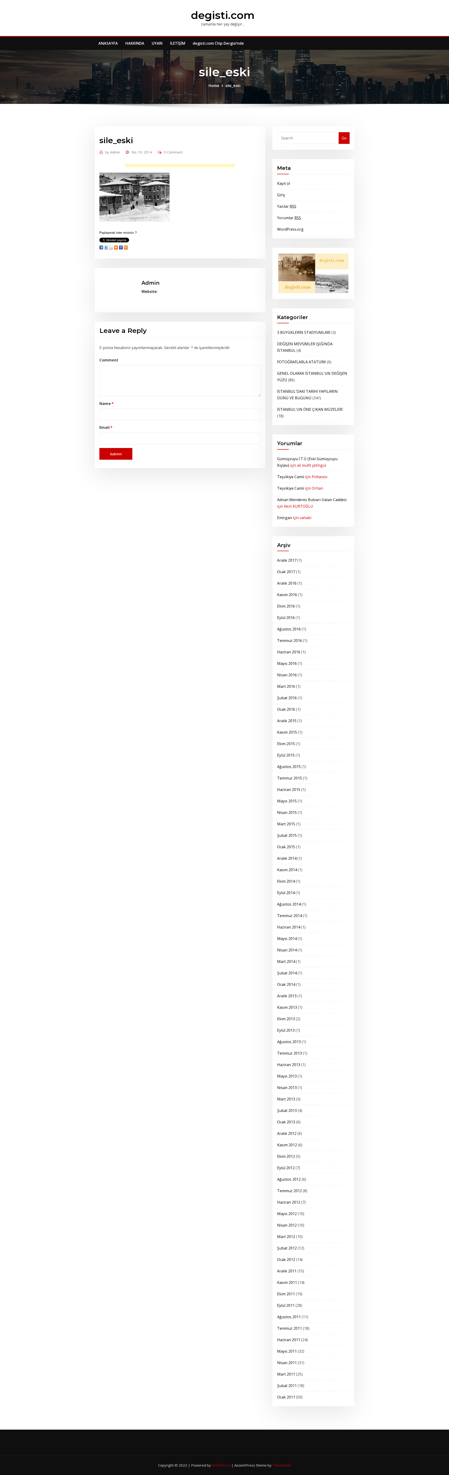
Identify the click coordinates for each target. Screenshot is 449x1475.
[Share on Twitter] (106, 247)
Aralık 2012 (287, 1133)
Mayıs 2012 (287, 1213)
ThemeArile (281, 1465)
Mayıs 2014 (287, 938)
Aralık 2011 (287, 1271)
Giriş (281, 194)
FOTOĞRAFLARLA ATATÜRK (301, 361)
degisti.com (223, 15)
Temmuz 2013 (289, 1053)
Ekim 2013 (286, 1018)
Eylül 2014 (286, 892)
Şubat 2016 (287, 697)
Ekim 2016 (286, 606)
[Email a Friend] (111, 247)
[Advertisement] (181, 166)
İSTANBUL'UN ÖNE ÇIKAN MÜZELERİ (310, 409)
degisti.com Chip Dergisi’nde (218, 43)
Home (214, 85)
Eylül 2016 (286, 617)
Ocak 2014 (286, 984)
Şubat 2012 (287, 1248)
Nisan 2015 (287, 812)
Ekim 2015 (286, 743)
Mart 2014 (286, 961)
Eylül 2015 (286, 755)
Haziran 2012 (288, 1202)
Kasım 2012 (287, 1144)
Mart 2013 (286, 1099)
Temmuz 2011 (289, 1328)
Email (105, 427)
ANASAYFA (108, 43)
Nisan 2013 (287, 1087)
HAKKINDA (134, 43)
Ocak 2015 (286, 846)
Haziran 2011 (288, 1339)
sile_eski (232, 85)
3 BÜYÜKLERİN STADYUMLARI (303, 332)
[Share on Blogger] (116, 247)
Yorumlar (289, 217)
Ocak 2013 (286, 1122)
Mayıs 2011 (287, 1351)
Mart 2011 (286, 1374)
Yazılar (286, 206)
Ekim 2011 (286, 1294)
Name (106, 403)
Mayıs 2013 (287, 1076)
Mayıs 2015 (287, 801)
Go (344, 138)
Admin (112, 152)
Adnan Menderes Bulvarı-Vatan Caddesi (312, 499)
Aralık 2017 (287, 560)
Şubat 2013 (287, 1110)
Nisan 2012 (287, 1225)
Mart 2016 (286, 686)
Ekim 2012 (286, 1156)
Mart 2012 (286, 1236)
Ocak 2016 (286, 709)
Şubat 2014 (287, 973)
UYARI (157, 43)
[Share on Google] (121, 247)
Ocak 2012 (286, 1259)
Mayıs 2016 (287, 663)
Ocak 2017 (286, 571)
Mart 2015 (286, 824)
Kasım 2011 (287, 1282)
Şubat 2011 (287, 1385)
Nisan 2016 (287, 674)
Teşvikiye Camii (290, 476)
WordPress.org (290, 229)
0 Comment (173, 152)
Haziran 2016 (288, 652)
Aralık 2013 (287, 995)
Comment (108, 360)
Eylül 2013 (286, 1030)
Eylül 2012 (286, 1167)
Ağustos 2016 (289, 629)
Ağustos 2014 (289, 904)
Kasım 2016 (287, 594)
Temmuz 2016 (289, 640)
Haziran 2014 (288, 927)
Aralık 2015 (287, 720)
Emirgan (284, 517)
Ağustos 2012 (289, 1179)
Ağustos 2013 (289, 1041)
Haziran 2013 (288, 1064)
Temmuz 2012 (289, 1190)
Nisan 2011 (287, 1362)
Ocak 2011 (286, 1397)
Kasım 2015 (287, 732)
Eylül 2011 (286, 1305)
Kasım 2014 (287, 869)
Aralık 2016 (287, 583)
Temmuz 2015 (289, 778)
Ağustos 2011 (289, 1316)
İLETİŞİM (177, 43)
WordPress (221, 1465)
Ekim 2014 (286, 881)
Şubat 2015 (287, 835)
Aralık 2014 (287, 858)
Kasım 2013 (287, 1007)
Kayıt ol (283, 183)
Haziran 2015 (288, 789)
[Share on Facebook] (101, 247)
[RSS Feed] (126, 247)
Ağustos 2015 (289, 766)
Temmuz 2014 (289, 915)
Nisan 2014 (287, 950)
